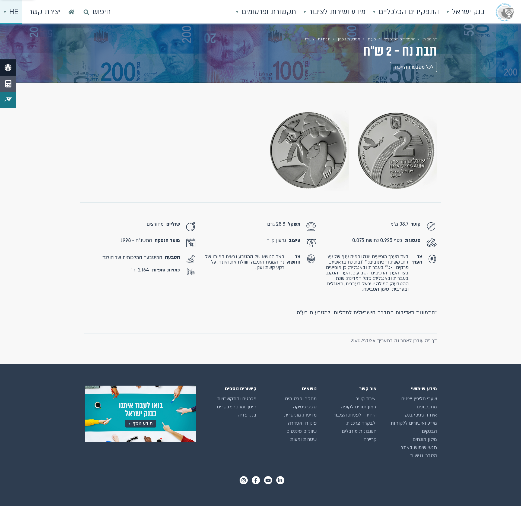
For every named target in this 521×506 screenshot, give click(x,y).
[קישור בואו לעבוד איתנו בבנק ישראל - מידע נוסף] (140, 414)
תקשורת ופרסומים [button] (267, 12)
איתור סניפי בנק (421, 415)
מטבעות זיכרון (349, 39)
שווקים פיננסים (301, 431)
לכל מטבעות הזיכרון (413, 67)
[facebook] (256, 480)
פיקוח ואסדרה (302, 423)
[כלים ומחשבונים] (8, 84)
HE (12, 12)
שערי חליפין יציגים (419, 399)
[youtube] (268, 480)
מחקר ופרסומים (301, 399)
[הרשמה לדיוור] (8, 100)
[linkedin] (280, 480)
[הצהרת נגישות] (8, 67)
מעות (372, 39)
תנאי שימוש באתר (419, 447)
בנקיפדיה (247, 415)
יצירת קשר (366, 399)
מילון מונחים (424, 439)
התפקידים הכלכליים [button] (407, 12)
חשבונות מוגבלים (359, 431)
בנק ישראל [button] (467, 12)
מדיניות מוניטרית (300, 415)
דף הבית (430, 39)
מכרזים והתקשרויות (236, 399)
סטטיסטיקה (305, 407)
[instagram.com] (244, 480)
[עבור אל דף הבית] (71, 12)
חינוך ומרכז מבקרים (236, 407)
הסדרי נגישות (423, 456)
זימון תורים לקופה (359, 407)
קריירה (370, 439)
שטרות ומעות (303, 439)
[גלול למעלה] (506, 491)
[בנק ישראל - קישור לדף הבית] (505, 12)
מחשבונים (427, 407)
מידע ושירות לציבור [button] (336, 12)
